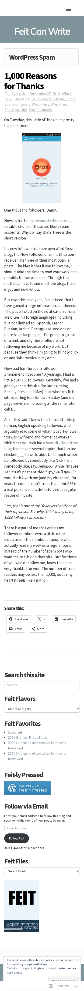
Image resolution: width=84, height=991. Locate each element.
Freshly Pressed (17, 391)
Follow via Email (26, 806)
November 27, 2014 (44, 93)
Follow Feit (16, 838)
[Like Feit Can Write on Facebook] (21, 899)
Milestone (57, 99)
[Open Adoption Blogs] (21, 925)
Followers (39, 99)
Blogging (22, 99)
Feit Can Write (16, 93)
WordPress (40, 104)
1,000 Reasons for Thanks (30, 81)
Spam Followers (17, 104)
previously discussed (51, 220)
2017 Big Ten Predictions (27, 737)
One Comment (41, 109)
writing (21, 109)
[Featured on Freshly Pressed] (27, 787)
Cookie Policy (14, 972)
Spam (71, 99)
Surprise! (15, 732)
